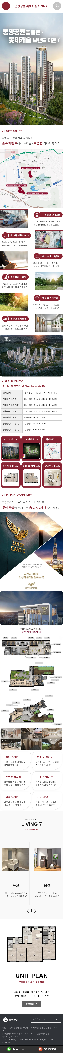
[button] (27, 911)
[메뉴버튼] (6, 6)
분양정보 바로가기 (41, 1019)
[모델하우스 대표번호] (57, 6)
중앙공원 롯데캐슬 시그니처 (31, 6)
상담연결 (18, 1049)
